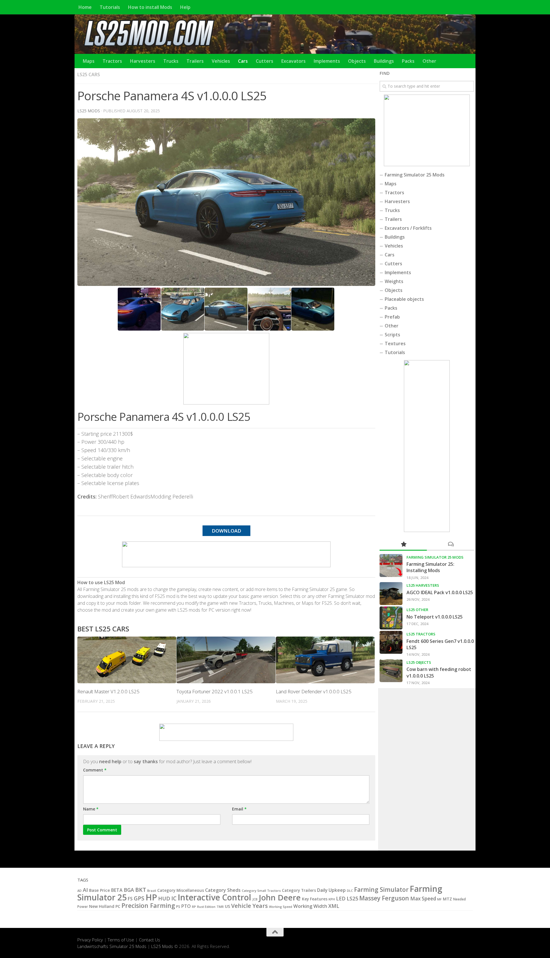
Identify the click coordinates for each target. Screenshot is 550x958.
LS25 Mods (162, 946)
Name (91, 809)
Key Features (314, 899)
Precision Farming (148, 905)
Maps (89, 61)
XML (333, 905)
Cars (243, 61)
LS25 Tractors (420, 634)
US (227, 906)
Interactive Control (214, 897)
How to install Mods (150, 7)
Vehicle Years (249, 906)
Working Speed (280, 906)
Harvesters (142, 61)
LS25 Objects (418, 662)
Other (429, 61)
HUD (164, 898)
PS (178, 906)
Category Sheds (223, 890)
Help (185, 7)
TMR (220, 906)
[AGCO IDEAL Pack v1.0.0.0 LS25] (391, 593)
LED (340, 898)
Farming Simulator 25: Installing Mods (430, 567)
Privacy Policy (90, 940)
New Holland (101, 906)
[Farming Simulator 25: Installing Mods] (391, 565)
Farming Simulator (381, 890)
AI (85, 889)
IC (173, 898)
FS (130, 899)
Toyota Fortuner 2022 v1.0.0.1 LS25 (214, 691)
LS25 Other (417, 609)
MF (439, 899)
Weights (394, 281)
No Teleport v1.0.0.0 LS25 (434, 617)
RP (194, 906)
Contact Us (149, 940)
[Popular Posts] (403, 544)
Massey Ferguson (384, 898)
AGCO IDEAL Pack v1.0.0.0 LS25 (439, 592)
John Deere (280, 897)
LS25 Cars (88, 74)
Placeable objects (404, 299)
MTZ (447, 899)
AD (79, 890)
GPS (139, 898)
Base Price (99, 890)
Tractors (112, 61)
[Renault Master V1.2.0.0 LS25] (126, 660)
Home (85, 7)
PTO (186, 906)
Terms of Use (121, 940)
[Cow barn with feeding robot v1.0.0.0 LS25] (391, 670)
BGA (129, 889)
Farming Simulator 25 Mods (415, 175)
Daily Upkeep (331, 890)
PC (117, 906)
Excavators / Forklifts (408, 228)
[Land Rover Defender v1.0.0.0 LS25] (325, 660)
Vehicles (221, 61)
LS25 (352, 898)
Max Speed (423, 898)
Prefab (392, 317)
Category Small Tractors (261, 890)
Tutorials (110, 7)
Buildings (384, 61)
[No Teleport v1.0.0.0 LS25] (391, 617)
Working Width (310, 906)
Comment (95, 770)
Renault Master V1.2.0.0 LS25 (108, 691)
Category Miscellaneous (180, 890)
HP (151, 897)
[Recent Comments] (450, 544)
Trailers (195, 61)
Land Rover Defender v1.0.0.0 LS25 (313, 691)
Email (239, 809)
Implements (327, 61)
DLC (350, 890)
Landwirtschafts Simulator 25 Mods (111, 946)
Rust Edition (206, 906)
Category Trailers (299, 890)
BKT (140, 890)
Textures (395, 343)
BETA (117, 890)
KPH (332, 899)
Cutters (264, 61)
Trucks (170, 61)
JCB (255, 899)
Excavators (293, 61)
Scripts (392, 334)
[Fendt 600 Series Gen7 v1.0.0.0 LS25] (391, 642)
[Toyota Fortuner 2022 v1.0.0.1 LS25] (225, 660)
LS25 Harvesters (422, 585)
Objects (357, 61)
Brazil (151, 890)
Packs (408, 61)
